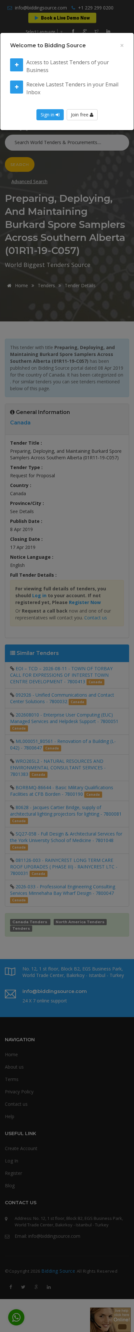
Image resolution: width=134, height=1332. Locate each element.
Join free (80, 114)
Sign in (48, 114)
